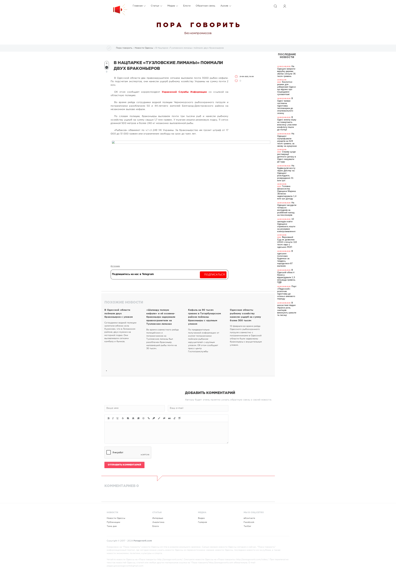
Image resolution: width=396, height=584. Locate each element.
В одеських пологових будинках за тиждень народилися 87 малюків (285, 258)
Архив (224, 6)
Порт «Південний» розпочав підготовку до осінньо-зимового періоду (287, 292)
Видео (201, 518)
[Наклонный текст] (113, 418)
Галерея (202, 522)
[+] (107, 63)
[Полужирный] (108, 418)
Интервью (157, 518)
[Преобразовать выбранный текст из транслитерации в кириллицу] (174, 418)
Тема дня (112, 526)
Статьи (155, 6)
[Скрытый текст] (164, 418)
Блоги (186, 6)
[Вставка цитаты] (169, 418)
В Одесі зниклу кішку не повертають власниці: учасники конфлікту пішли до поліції (287, 123)
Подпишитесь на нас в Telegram (133, 274)
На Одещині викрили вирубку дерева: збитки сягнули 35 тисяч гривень (286, 71)
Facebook (249, 522)
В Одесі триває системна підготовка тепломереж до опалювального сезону (285, 105)
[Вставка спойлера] (179, 418)
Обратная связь (205, 6)
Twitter (247, 526)
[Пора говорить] (117, 6)
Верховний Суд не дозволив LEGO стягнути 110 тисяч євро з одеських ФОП (287, 242)
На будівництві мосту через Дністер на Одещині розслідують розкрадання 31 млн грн (286, 173)
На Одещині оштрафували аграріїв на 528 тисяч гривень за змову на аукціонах (287, 139)
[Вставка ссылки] (148, 418)
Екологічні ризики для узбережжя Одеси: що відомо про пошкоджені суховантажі (286, 88)
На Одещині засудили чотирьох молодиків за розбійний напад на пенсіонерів (286, 208)
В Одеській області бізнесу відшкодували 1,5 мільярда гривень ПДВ (286, 276)
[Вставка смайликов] (143, 418)
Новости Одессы (116, 518)
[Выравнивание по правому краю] (138, 418)
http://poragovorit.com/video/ (252, 559)
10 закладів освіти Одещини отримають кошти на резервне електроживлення (286, 225)
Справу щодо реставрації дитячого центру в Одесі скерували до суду (286, 156)
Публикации (113, 522)
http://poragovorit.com (221, 563)
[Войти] (284, 6)
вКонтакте (249, 518)
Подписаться (214, 275)
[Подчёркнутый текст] (117, 418)
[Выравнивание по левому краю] (128, 418)
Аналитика (158, 522)
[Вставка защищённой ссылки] (153, 418)
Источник (115, 266)
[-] (107, 67)
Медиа (171, 6)
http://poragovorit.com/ (170, 559)
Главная (138, 6)
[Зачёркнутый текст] (122, 418)
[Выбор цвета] (159, 418)
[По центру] (133, 418)
